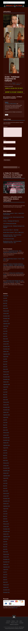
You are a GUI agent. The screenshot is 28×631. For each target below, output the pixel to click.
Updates (13, 83)
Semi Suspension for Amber (8, 238)
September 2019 (6, 506)
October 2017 (6, 564)
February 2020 (6, 493)
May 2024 (5, 364)
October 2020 (6, 473)
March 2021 (5, 460)
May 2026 (5, 303)
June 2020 (5, 483)
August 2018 (5, 539)
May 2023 (5, 394)
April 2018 (5, 549)
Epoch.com (15, 607)
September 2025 (6, 323)
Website (5, 153)
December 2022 (6, 407)
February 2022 (6, 432)
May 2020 (5, 485)
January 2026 (6, 313)
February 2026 (6, 310)
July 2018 (5, 541)
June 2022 (5, 422)
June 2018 (5, 544)
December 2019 (6, 498)
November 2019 (6, 501)
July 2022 (5, 419)
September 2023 (6, 384)
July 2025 (5, 328)
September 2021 (6, 445)
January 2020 (6, 496)
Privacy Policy (14, 622)
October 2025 (6, 321)
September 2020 (6, 475)
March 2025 (5, 338)
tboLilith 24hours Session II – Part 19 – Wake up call (13, 232)
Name (4, 140)
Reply (6, 114)
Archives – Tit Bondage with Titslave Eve (11, 221)
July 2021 (5, 450)
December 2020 (6, 468)
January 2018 (6, 556)
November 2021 (6, 440)
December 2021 (6, 437)
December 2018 (6, 529)
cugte (4, 258)
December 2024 (6, 346)
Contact (8, 622)
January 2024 (6, 374)
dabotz (6, 102)
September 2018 (6, 536)
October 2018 (6, 534)
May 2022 (5, 425)
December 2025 (6, 316)
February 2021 (6, 463)
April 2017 (5, 579)
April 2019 (5, 518)
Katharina (18, 84)
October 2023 (6, 381)
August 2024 (5, 356)
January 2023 (6, 404)
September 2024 (6, 354)
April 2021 (5, 458)
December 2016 (6, 589)
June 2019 (5, 513)
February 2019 (6, 523)
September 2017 (6, 567)
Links (20, 621)
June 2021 (5, 452)
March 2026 (5, 308)
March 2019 (5, 521)
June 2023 (5, 392)
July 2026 (5, 298)
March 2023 (5, 399)
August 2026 (5, 295)
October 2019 (6, 503)
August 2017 (5, 569)
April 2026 (5, 305)
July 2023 (5, 389)
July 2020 (5, 480)
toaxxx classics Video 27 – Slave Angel (10, 229)
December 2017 (6, 559)
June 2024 (5, 361)
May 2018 (5, 546)
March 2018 (5, 551)
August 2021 (5, 447)
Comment (5, 126)
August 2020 (5, 478)
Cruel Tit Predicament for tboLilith (9, 223)
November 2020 (6, 470)
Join (17, 621)
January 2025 (6, 343)
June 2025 (5, 331)
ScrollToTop (14, 616)
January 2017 (6, 587)
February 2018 (6, 554)
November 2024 (6, 349)
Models (13, 621)
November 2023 (6, 379)
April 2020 (5, 488)
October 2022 (6, 412)
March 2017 (5, 582)
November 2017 (6, 561)
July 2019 (5, 511)
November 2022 (6, 409)
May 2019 (5, 516)
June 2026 (5, 300)
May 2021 (5, 455)
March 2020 (5, 490)
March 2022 (5, 430)
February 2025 (6, 341)
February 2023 (6, 402)
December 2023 (6, 376)
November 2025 (6, 318)
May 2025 (5, 333)
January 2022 (6, 435)
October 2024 (6, 351)
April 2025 (5, 336)
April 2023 (5, 397)
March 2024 (5, 369)
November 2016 (6, 592)
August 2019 (5, 508)
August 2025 (5, 326)
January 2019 (6, 526)
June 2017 (5, 574)
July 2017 (5, 572)
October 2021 (6, 442)
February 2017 (6, 584)
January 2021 (6, 465)
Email (4, 146)
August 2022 (5, 417)
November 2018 (6, 531)
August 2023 (5, 387)
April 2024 (5, 366)
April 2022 (5, 427)
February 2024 (6, 371)
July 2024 (5, 359)
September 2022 (6, 414)
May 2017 (5, 577)
